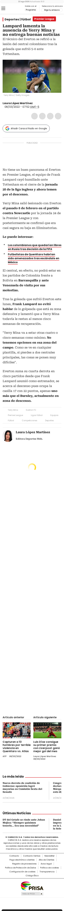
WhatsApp (58, 116)
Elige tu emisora (52, 10)
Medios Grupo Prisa (32, 894)
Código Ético (32, 875)
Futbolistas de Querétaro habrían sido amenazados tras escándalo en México (33, 258)
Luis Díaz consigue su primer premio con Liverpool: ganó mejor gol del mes (46, 746)
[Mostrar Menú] (3, 8)
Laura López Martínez (18, 103)
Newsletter (49, 856)
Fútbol (11, 420)
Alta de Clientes (46, 860)
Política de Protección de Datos (20, 867)
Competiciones (29, 420)
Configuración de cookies (22, 871)
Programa (31, 10)
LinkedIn (50, 116)
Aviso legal (46, 863)
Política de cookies (49, 867)
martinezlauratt (35, 103)
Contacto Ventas (31, 856)
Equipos (54, 415)
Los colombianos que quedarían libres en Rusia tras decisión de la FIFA (34, 247)
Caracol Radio (16, 8)
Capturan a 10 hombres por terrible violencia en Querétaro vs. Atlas (17, 746)
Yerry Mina (13, 410)
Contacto (14, 856)
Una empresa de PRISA (32, 885)
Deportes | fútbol (18, 19)
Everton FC (31, 410)
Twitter (42, 116)
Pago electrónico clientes (22, 860)
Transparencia (47, 871)
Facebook (34, 116)
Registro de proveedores (24, 863)
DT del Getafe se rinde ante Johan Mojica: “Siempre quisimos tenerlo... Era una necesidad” (24, 822)
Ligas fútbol (37, 415)
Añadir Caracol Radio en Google (29, 128)
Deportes (49, 420)
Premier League (15, 415)
